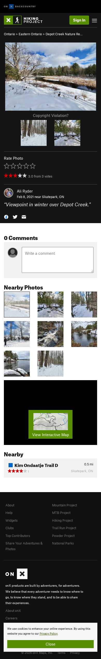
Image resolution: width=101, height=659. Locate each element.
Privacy (75, 652)
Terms (61, 652)
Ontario (9, 34)
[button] (6, 216)
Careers (11, 618)
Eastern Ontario (30, 34)
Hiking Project (62, 520)
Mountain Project (64, 505)
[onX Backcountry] (20, 6)
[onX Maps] (16, 578)
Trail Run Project (64, 528)
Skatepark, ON (53, 197)
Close (50, 644)
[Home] (26, 20)
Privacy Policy (48, 633)
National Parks (63, 543)
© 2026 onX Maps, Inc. (37, 652)
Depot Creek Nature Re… (64, 34)
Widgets (11, 520)
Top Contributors (17, 536)
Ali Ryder (25, 191)
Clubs (9, 528)
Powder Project (63, 536)
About (9, 505)
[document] (50, 637)
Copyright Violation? (50, 115)
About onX (13, 610)
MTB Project (61, 513)
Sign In (79, 20)
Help (8, 513)
